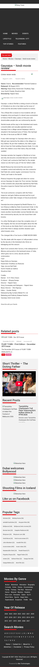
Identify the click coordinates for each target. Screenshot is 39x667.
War (30, 600)
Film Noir (21, 590)
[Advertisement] (19, 19)
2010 (15, 621)
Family (7, 590)
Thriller (25, 600)
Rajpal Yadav (22, 554)
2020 (32, 614)
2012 (6, 621)
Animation (22, 585)
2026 (6, 614)
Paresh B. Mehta (20, 79)
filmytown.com (19, 534)
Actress (6, 518)
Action (7, 585)
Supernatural (9, 600)
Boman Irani (8, 530)
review (6, 558)
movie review (8, 546)
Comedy (8, 587)
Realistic (27, 592)
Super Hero (24, 597)
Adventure (14, 585)
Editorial (19, 341)
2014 (28, 617)
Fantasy (13, 590)
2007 (28, 621)
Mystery (20, 592)
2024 (15, 614)
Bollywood (7, 526)
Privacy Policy (29, 647)
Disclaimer (17, 647)
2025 (10, 614)
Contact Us (17, 644)
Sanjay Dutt (28, 558)
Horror (7, 592)
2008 (23, 621)
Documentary (28, 587)
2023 (19, 614)
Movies (11, 59)
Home (5, 59)
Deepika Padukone (22, 530)
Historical (28, 590)
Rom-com (8, 595)
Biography (31, 585)
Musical (13, 592)
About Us (26, 644)
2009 (19, 621)
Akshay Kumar (18, 518)
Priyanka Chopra (9, 554)
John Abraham (9, 542)
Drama (20, 587)
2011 (10, 621)
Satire (23, 595)
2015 (3, 354)
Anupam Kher (24, 522)
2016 (19, 617)
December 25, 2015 (8, 341)
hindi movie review (21, 538)
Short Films (9, 597)
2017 (15, 617)
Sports (16, 597)
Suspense (18, 600)
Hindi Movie (8, 538)
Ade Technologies (24, 663)
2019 (6, 617)
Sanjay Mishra (8, 563)
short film (20, 563)
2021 (28, 614)
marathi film (21, 542)
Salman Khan (16, 558)
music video (21, 546)
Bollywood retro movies (22, 526)
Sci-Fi (29, 595)
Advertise (7, 647)
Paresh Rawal (24, 550)
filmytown (7, 534)
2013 (32, 617)
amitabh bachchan (10, 522)
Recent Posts (11, 400)
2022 (23, 614)
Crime (14, 587)
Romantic (17, 595)
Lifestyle (8, 354)
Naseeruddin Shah (10, 550)
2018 (10, 617)
